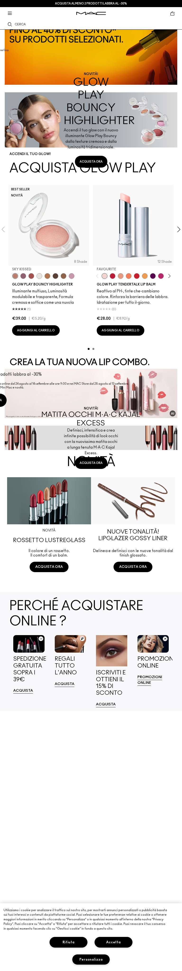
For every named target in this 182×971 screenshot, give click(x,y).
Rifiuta (69, 942)
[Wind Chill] (39, 276)
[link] (91, 57)
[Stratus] (71, 276)
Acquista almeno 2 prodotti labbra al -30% (91, 3)
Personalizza (91, 959)
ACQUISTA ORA (91, 161)
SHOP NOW (49, 584)
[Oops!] (145, 276)
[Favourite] (104, 276)
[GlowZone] (55, 276)
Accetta (113, 942)
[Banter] (112, 276)
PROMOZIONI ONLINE (149, 680)
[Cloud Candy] (31, 276)
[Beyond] (161, 276)
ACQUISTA (23, 690)
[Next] (169, 276)
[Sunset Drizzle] (23, 276)
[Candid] (129, 276)
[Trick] (153, 276)
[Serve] (137, 276)
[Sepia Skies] (63, 276)
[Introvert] (121, 276)
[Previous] (98, 276)
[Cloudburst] (47, 276)
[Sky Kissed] (15, 276)
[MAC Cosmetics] (91, 13)
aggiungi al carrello (36, 330)
